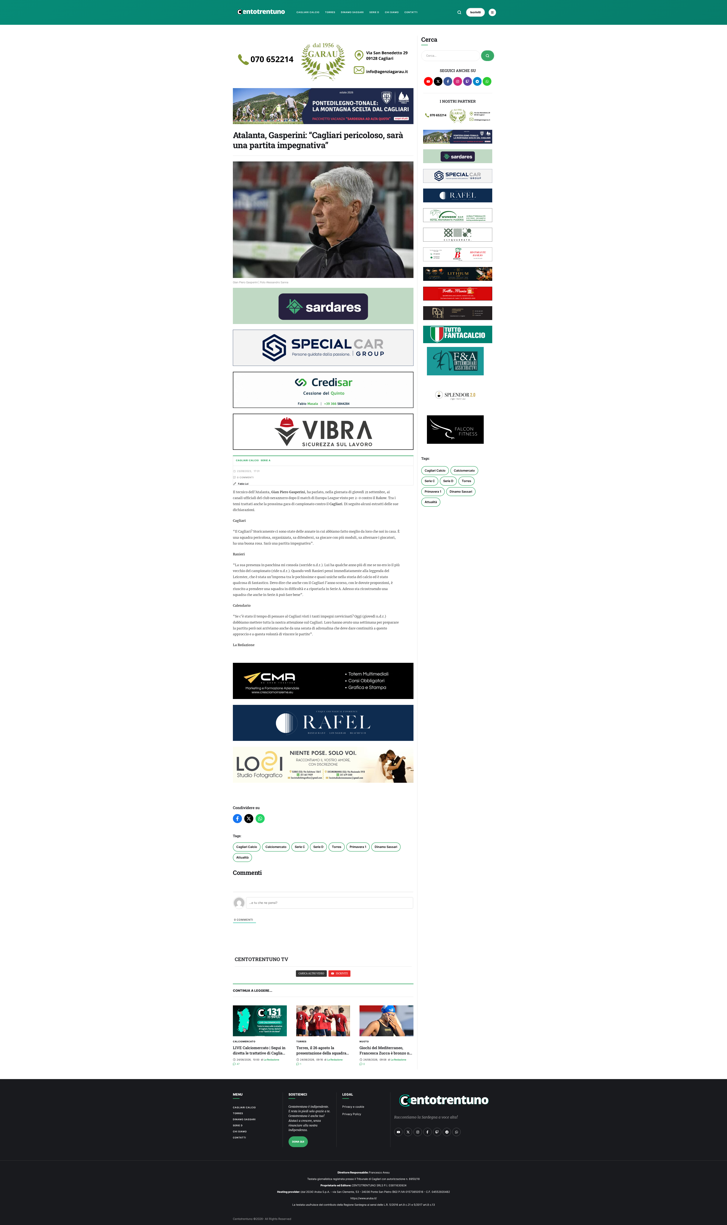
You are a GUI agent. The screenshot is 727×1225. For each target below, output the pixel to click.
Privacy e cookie (353, 1106)
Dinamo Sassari (386, 847)
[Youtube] (428, 81)
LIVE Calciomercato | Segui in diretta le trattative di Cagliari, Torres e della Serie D (259, 1053)
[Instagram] (457, 81)
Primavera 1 (358, 847)
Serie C (300, 847)
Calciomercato (275, 847)
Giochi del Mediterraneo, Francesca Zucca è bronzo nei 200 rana (386, 1053)
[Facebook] (237, 818)
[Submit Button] (487, 55)
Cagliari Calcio (246, 847)
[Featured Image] (260, 1020)
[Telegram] (477, 81)
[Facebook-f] (447, 81)
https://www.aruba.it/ (363, 1198)
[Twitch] (467, 81)
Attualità (242, 857)
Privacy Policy (351, 1114)
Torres (336, 847)
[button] (459, 12)
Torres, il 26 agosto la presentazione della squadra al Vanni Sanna (321, 1053)
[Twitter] (248, 818)
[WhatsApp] (260, 818)
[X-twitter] (438, 81)
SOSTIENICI (298, 1094)
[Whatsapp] (487, 81)
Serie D (318, 847)
